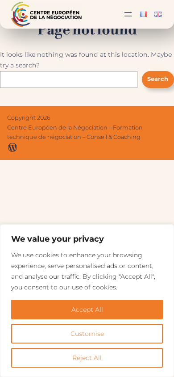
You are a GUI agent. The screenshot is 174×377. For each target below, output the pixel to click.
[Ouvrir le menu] (128, 14)
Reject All (87, 358)
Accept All (87, 310)
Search (157, 78)
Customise (87, 334)
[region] (87, 300)
